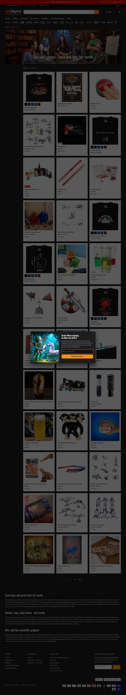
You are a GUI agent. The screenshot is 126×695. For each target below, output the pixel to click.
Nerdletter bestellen (77, 356)
